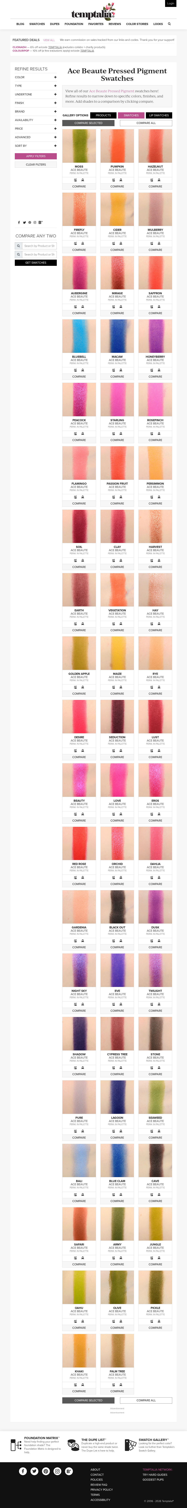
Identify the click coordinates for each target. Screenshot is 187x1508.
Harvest (155, 547)
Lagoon (117, 1118)
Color (19, 77)
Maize (117, 674)
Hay (155, 610)
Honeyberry (155, 357)
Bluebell (79, 357)
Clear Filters (36, 164)
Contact (97, 1475)
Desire (79, 737)
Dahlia (155, 864)
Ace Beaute (79, 170)
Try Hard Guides (155, 1475)
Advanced (22, 137)
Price (19, 129)
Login (170, 3)
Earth (79, 610)
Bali (79, 1181)
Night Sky (79, 991)
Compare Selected (88, 123)
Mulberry (155, 230)
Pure (79, 1118)
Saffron (155, 293)
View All (49, 40)
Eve (117, 991)
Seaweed (155, 1118)
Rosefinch (155, 420)
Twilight (155, 991)
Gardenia (79, 927)
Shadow (79, 1054)
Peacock (79, 420)
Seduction (117, 737)
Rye (155, 674)
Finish (19, 103)
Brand (20, 111)
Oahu (79, 1308)
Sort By (21, 146)
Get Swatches (35, 263)
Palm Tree (117, 1371)
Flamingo (79, 484)
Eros (155, 801)
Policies (97, 1480)
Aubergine (79, 293)
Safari (79, 1244)
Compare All (146, 123)
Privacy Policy (102, 1490)
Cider (117, 230)
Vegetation (117, 610)
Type (18, 86)
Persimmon (155, 484)
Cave (155, 1181)
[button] (20, 24)
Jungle (155, 1244)
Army (117, 1244)
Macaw (117, 357)
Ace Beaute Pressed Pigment (111, 90)
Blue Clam (117, 1181)
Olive (117, 1308)
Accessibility (100, 1500)
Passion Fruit (117, 484)
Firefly (79, 230)
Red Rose (79, 864)
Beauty (79, 801)
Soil (79, 547)
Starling (117, 420)
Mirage (117, 293)
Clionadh (19, 47)
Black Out (117, 927)
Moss (79, 166)
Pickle (155, 1308)
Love (117, 801)
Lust (155, 737)
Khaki (79, 1371)
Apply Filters (35, 156)
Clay (117, 547)
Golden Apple (79, 674)
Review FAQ (99, 1485)
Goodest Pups (153, 1480)
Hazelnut (155, 166)
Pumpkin (117, 166)
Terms (95, 1495)
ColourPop (21, 50)
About (95, 1470)
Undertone (23, 94)
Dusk (155, 927)
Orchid (117, 864)
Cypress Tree (117, 1054)
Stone (155, 1054)
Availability (24, 120)
